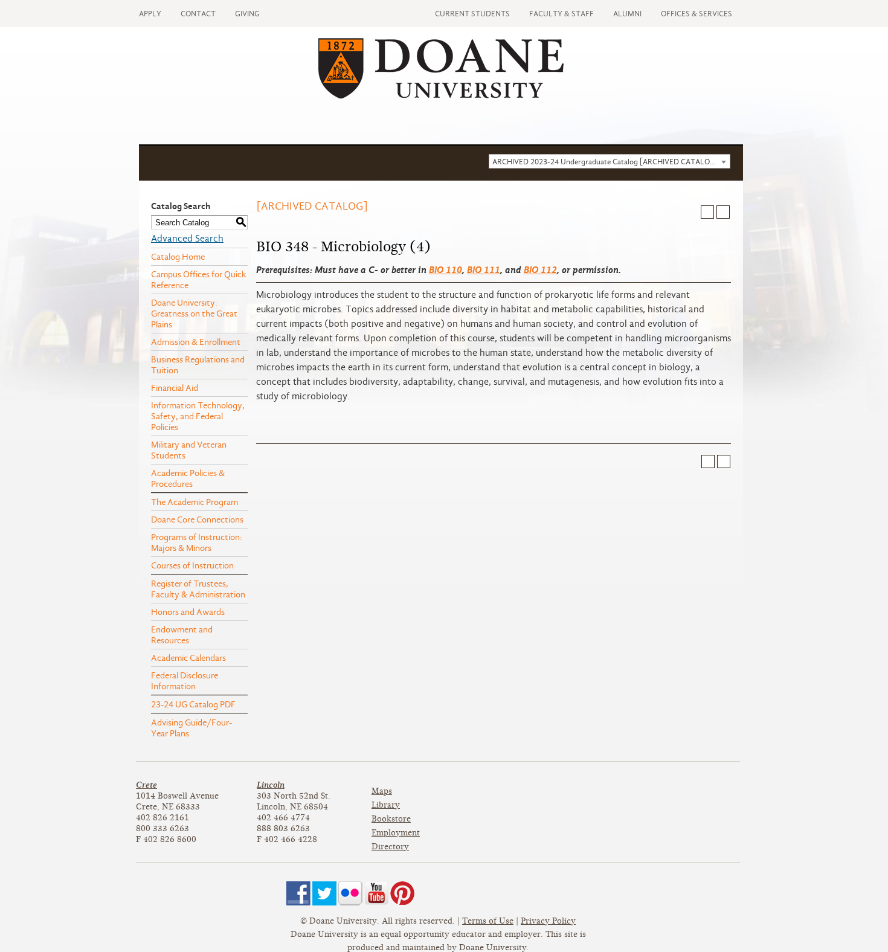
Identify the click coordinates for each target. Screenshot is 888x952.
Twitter (324, 893)
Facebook (298, 893)
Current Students (472, 13)
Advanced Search (187, 238)
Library (386, 805)
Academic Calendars (188, 657)
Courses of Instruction (192, 565)
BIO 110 (445, 269)
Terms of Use (487, 921)
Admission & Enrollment (195, 341)
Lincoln (271, 785)
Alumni (627, 13)
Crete (146, 785)
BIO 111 (483, 269)
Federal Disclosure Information (184, 681)
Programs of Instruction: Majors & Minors (196, 542)
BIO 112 (540, 269)
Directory (390, 846)
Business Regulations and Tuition (198, 365)
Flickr (350, 893)
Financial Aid (174, 387)
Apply (150, 13)
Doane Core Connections (197, 519)
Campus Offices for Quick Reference (198, 280)
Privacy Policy (548, 921)
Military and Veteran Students (189, 450)
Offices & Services (696, 13)
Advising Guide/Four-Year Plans (191, 728)
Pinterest (402, 893)
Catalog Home (178, 256)
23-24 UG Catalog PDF (193, 704)
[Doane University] (441, 95)
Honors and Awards (188, 611)
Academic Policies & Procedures (188, 478)
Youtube (376, 893)
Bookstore (391, 819)
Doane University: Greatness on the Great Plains (194, 313)
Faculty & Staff (561, 13)
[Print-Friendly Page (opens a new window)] (707, 212)
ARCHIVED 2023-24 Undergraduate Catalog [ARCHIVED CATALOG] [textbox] (605, 161)
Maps (382, 791)
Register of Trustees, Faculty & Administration (198, 589)
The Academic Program (194, 502)
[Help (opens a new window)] (723, 212)
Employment (396, 833)
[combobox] (609, 161)
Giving (247, 13)
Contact (198, 13)
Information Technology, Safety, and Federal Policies (198, 416)
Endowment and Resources (182, 635)
